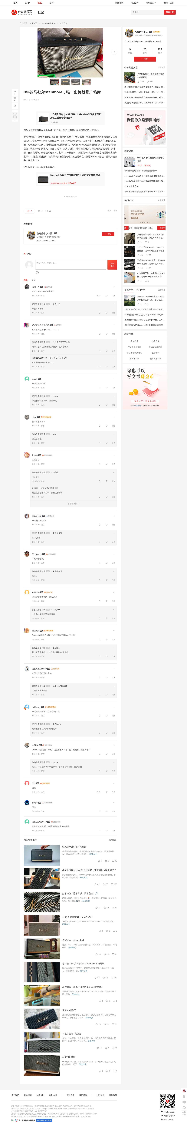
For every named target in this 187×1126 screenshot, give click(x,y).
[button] (114, 52)
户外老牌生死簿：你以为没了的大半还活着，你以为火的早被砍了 (150, 236)
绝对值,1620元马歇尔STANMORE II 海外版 (83, 963)
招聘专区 (40, 1095)
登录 (166, 3)
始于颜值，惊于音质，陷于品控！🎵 (80, 893)
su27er (35, 745)
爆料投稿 (150, 3)
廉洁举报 (83, 1095)
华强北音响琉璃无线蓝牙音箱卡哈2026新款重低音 (145, 191)
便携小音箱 (134, 358)
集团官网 (119, 3)
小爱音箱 (155, 341)
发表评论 (112, 264)
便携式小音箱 (155, 358)
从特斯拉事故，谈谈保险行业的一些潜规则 (150, 75)
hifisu (34, 417)
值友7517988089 (39, 669)
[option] (145, 218)
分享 (109, 211)
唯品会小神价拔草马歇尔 (74, 847)
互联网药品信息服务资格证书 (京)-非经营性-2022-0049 (66, 1109)
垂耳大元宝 (36, 516)
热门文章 (140, 290)
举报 (115, 211)
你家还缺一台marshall (73, 940)
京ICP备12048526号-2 (82, 1106)
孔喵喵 (35, 455)
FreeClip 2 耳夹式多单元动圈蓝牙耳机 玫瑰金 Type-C (147, 176)
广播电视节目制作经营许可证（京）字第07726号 (29, 1111)
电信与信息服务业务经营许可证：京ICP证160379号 (54, 1106)
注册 (172, 3)
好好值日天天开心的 (40, 325)
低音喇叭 (155, 353)
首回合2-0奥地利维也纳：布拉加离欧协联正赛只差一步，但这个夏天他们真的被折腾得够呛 (151, 298)
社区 (39, 3)
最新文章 (128, 290)
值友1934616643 (39, 822)
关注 (109, 234)
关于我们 (15, 1095)
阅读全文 (93, 854)
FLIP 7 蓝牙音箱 (131, 186)
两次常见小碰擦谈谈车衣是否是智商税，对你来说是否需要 (149, 97)
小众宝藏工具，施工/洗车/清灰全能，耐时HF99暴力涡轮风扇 (151, 275)
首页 (15, 3)
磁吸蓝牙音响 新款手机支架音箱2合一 (140, 171)
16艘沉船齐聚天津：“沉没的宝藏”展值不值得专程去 (146, 309)
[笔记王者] (156, 32)
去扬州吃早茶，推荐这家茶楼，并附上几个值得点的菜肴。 (149, 92)
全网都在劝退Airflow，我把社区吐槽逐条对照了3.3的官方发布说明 (152, 325)
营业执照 (91, 1109)
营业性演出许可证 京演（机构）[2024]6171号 (28, 1109)
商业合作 (135, 3)
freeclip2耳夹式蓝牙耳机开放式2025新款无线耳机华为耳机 (149, 181)
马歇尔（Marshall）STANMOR (77, 917)
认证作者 (137, 405)
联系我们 (28, 1095)
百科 (51, 3)
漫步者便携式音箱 (134, 353)
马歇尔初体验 (68, 1057)
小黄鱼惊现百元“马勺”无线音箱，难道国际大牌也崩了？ (89, 870)
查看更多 (113, 840)
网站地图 (53, 1095)
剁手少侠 (36, 592)
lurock (34, 379)
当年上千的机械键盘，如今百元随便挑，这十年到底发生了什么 (150, 249)
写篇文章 (170, 12)
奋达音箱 (134, 341)
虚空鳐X (35, 630)
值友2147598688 (39, 358)
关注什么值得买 (169, 1116)
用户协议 (100, 1095)
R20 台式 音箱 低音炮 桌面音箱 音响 (150, 159)
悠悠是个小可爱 (38, 304)
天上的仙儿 (36, 554)
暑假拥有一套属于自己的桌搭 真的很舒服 (82, 987)
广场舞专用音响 (134, 347)
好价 (27, 3)
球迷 (34, 783)
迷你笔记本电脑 (155, 347)
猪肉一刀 (36, 287)
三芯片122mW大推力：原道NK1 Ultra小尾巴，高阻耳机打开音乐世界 (151, 262)
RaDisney (36, 707)
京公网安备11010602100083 (22, 1106)
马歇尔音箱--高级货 (71, 1033)
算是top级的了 (69, 1010)
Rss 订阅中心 (169, 1120)
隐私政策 (113, 1095)
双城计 (35, 802)
